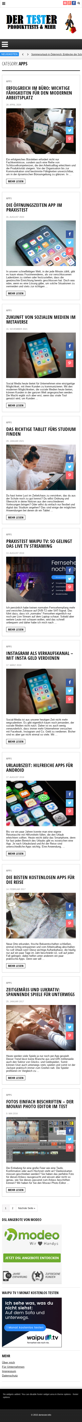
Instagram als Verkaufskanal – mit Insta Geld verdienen (39, 655)
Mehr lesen (15, 181)
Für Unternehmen (13, 1366)
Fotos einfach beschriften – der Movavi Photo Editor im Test (39, 1104)
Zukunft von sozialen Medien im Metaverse (41, 319)
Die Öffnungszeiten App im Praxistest (34, 207)
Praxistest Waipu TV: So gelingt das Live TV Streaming (39, 543)
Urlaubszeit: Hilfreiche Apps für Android (39, 767)
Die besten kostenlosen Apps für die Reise (40, 879)
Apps (9, 81)
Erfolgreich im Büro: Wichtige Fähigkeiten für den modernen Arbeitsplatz (39, 93)
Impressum (9, 1371)
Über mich (8, 1362)
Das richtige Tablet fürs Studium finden (41, 431)
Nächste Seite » (26, 1208)
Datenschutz (10, 1375)
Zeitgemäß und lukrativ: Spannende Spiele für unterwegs (40, 991)
